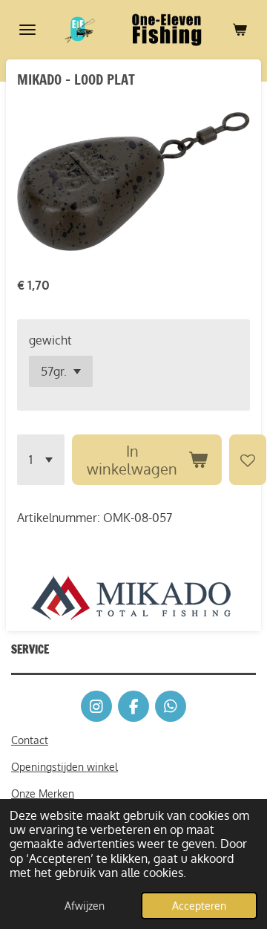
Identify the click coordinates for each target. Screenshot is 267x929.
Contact (29, 740)
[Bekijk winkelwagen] (239, 29)
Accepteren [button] (199, 905)
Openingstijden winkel (64, 766)
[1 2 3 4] (41, 459)
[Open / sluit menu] (27, 29)
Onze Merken (42, 793)
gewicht (50, 340)
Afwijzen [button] (85, 905)
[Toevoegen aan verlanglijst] (247, 459)
